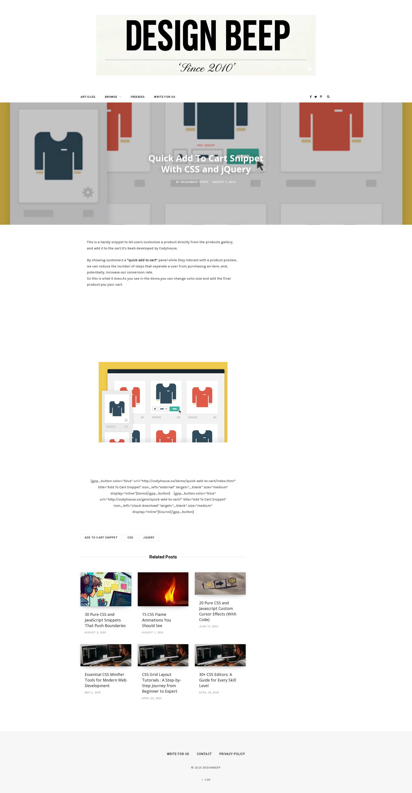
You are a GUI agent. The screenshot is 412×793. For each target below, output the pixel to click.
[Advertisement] (163, 323)
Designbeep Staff (194, 181)
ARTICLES (87, 96)
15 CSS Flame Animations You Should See (156, 620)
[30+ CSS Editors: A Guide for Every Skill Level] (220, 655)
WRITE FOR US (164, 96)
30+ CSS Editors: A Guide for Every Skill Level (217, 680)
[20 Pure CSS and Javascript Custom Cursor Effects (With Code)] (220, 583)
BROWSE (111, 96)
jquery (148, 537)
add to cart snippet (101, 537)
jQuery (209, 145)
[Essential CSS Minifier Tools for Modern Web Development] (105, 655)
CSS (200, 145)
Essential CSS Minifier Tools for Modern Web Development (106, 680)
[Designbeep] (206, 45)
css (130, 537)
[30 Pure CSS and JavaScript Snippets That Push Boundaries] (105, 589)
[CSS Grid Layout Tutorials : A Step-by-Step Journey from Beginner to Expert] (163, 655)
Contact (204, 754)
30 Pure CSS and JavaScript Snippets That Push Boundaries (105, 620)
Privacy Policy (232, 754)
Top (207, 779)
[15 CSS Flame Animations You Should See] (163, 589)
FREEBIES (138, 96)
